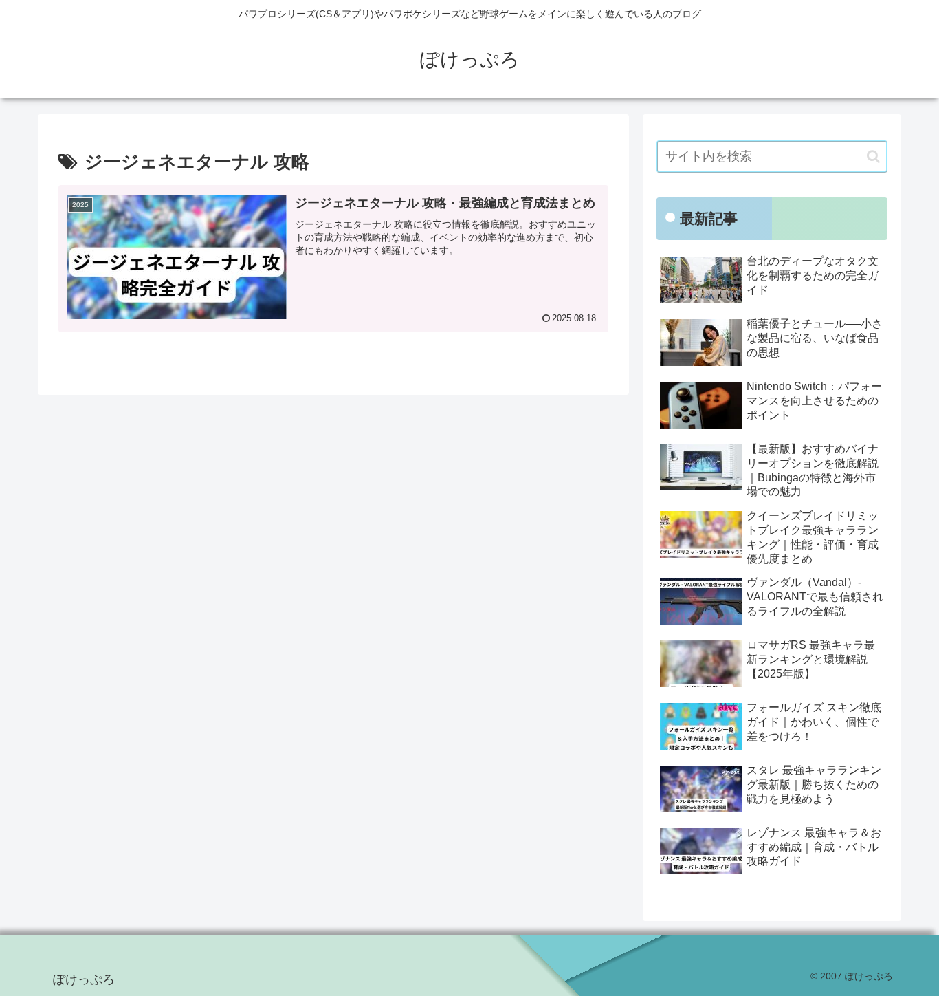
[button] (873, 156)
